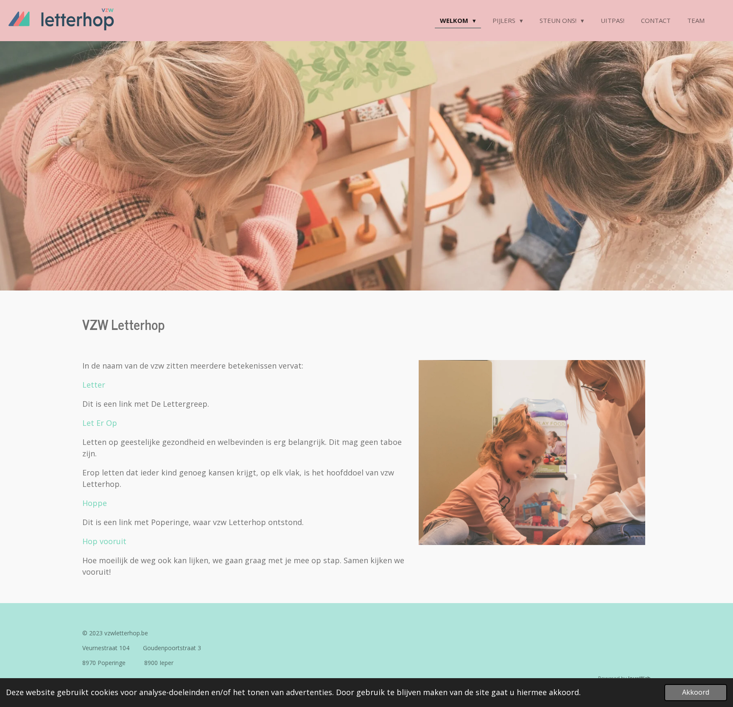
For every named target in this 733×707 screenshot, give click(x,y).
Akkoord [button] (695, 692)
